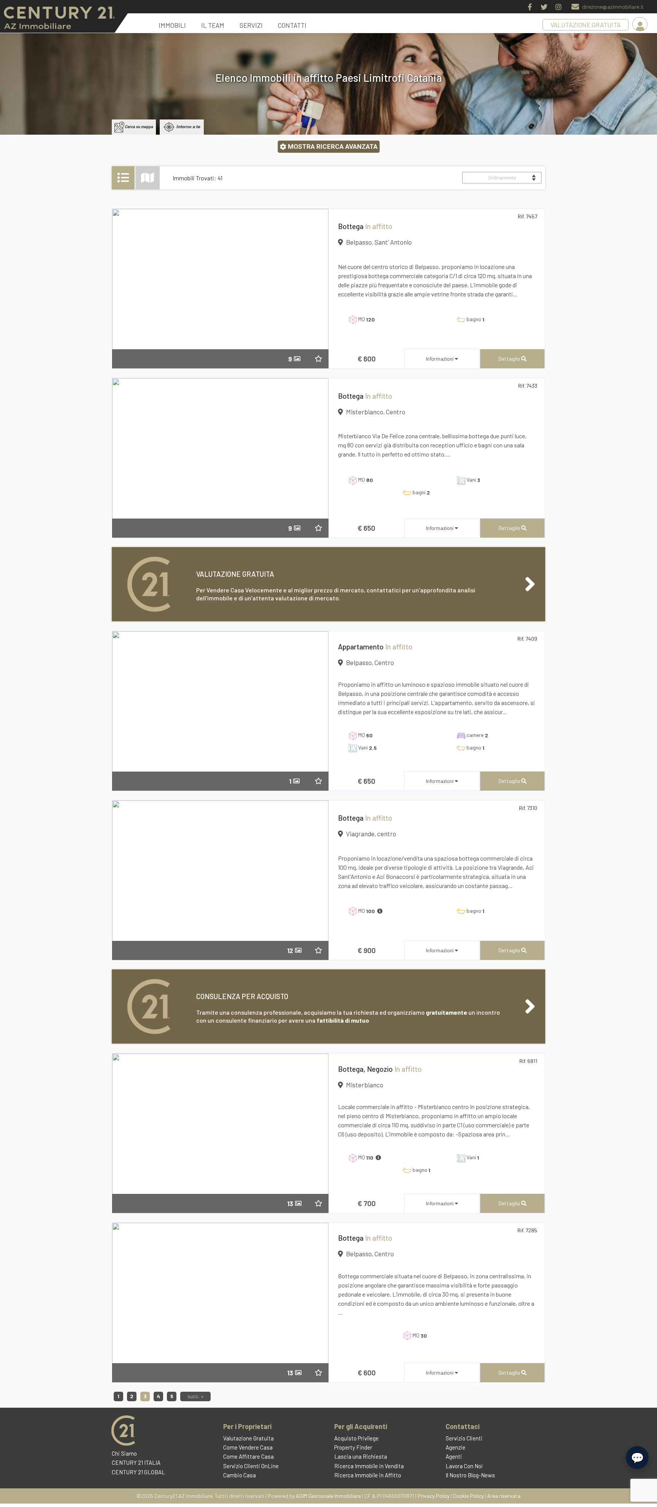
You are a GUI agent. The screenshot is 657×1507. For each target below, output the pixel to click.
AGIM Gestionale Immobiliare (328, 1496)
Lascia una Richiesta (360, 1456)
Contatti (292, 25)
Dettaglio (509, 358)
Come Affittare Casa (248, 1456)
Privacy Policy (433, 1496)
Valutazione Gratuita (248, 1438)
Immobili (172, 25)
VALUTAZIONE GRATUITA (585, 25)
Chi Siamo (124, 1453)
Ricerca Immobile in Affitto (367, 1475)
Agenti (454, 1456)
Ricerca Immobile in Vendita (369, 1465)
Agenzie (455, 1447)
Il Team (212, 25)
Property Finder (353, 1447)
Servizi (251, 25)
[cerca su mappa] (134, 127)
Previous (123, 290)
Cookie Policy (468, 1496)
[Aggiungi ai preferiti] (322, 358)
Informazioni (440, 358)
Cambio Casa (239, 1475)
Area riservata (504, 1496)
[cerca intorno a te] (182, 127)
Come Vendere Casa (248, 1447)
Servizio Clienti (464, 1438)
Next (317, 290)
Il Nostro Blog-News (470, 1475)
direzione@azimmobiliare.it (613, 6)
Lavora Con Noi (464, 1465)
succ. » (195, 1396)
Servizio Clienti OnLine (251, 1465)
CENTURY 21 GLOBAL (138, 1472)
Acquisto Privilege (356, 1438)
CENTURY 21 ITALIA (136, 1462)
